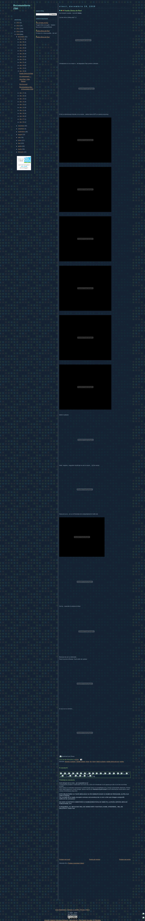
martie (20, 149)
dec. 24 (22, 53)
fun (91, 761)
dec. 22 (22, 59)
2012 (18, 26)
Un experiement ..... (25, 76)
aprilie (20, 146)
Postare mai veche (125, 859)
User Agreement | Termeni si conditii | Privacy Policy (72, 910)
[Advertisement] (72, 2)
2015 (18, 23)
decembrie (21, 37)
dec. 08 (22, 116)
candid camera (80, 761)
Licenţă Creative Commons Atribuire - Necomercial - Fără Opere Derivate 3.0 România (72, 920)
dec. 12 (22, 107)
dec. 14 (22, 102)
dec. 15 (22, 99)
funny (94, 761)
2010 (18, 31)
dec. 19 (22, 68)
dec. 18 (22, 71)
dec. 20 (22, 65)
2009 (18, 34)
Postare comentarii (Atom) (76, 863)
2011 (18, 28)
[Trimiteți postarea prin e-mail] (81, 759)
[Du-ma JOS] (143, 918)
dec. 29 (22, 45)
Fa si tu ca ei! (23, 84)
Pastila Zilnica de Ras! (73, 11)
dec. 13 (22, 104)
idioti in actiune (101, 761)
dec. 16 (22, 96)
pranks (122, 761)
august (20, 134)
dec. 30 (22, 42)
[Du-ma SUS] (143, 914)
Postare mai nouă (64, 859)
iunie (19, 140)
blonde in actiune (70, 761)
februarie (21, 152)
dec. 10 (22, 113)
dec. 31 (22, 39)
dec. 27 (22, 51)
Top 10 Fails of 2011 (42, 23)
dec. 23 (22, 56)
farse (87, 761)
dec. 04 (22, 122)
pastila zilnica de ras (112, 761)
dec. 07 (22, 119)
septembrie (21, 132)
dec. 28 (22, 48)
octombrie (21, 129)
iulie (19, 137)
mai (19, 143)
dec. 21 (22, 62)
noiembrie (21, 126)
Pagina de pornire (94, 859)
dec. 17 (22, 93)
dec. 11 (22, 110)
